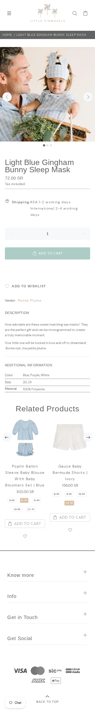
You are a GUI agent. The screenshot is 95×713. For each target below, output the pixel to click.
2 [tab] (47, 145)
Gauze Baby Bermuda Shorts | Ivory (70, 472)
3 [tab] (51, 145)
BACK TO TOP (47, 702)
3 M (11, 500)
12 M (17, 509)
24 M (30, 509)
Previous (7, 97)
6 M (24, 500)
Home (7, 35)
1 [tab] (44, 145)
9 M (36, 500)
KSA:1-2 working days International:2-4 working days (45, 208)
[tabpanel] (47, 94)
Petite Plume (30, 300)
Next (88, 97)
